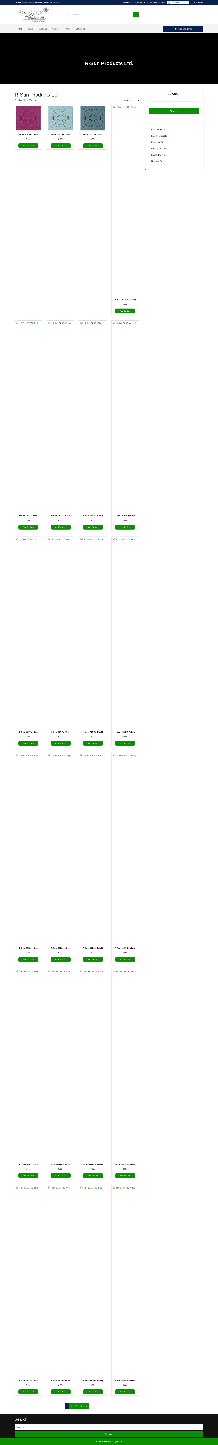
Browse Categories (183, 29)
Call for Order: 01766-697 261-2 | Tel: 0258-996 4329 (143, 3)
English (176, 2)
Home (19, 29)
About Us (43, 29)
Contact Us (80, 29)
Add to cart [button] (28, 146)
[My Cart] (164, 15)
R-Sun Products (105, 1441)
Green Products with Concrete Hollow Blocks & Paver (37, 3)
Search (136, 14)
